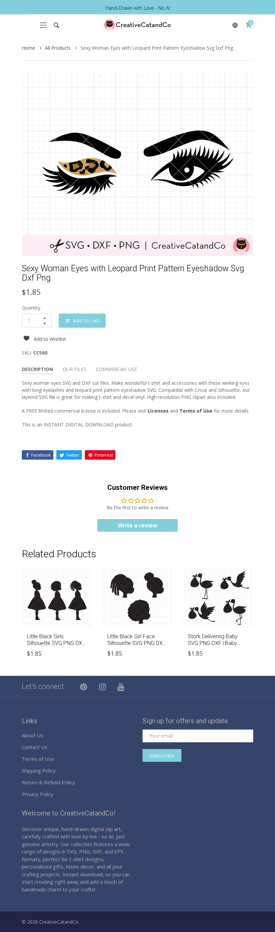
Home (29, 48)
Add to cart (86, 320)
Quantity (31, 308)
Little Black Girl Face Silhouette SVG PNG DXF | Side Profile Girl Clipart (136, 642)
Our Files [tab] (74, 369)
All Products (58, 48)
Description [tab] (37, 369)
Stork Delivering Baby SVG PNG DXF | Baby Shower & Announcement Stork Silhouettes (218, 646)
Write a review (137, 525)
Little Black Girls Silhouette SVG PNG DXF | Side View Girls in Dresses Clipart (56, 646)
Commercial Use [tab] (116, 369)
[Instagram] (102, 686)
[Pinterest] (84, 686)
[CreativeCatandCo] (137, 25)
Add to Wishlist (50, 339)
